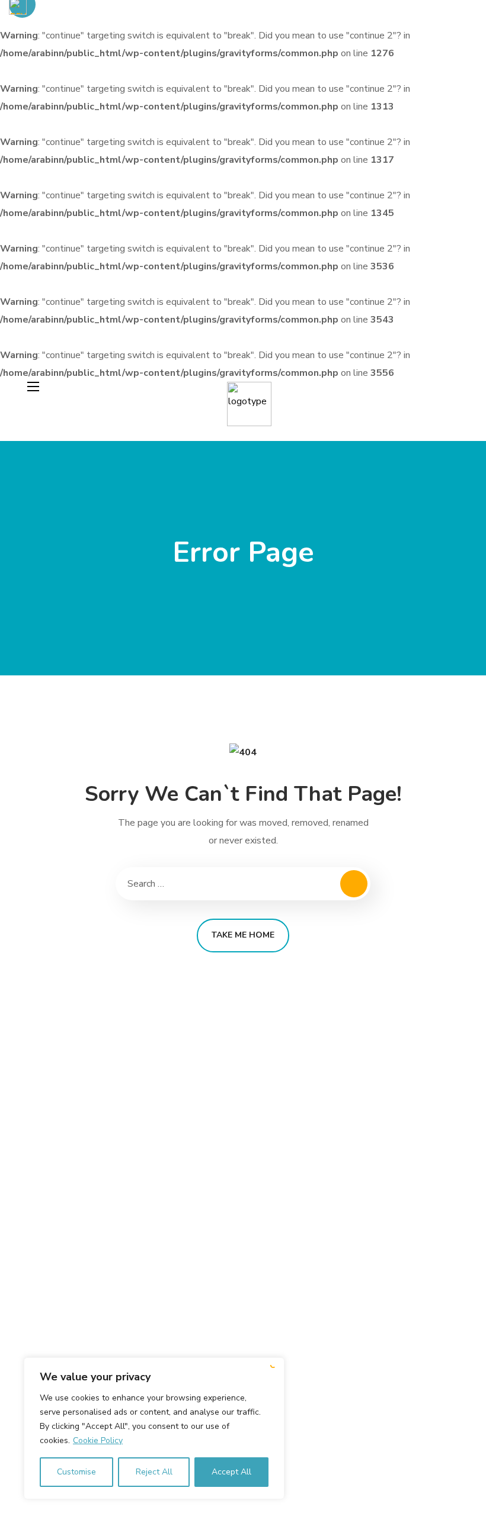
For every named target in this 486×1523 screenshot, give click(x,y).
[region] (154, 1428)
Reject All (154, 1471)
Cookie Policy (98, 1440)
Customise (76, 1471)
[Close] (272, 1367)
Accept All (231, 1471)
